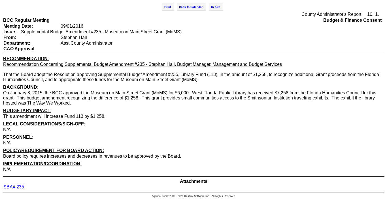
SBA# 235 (13, 187)
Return (215, 6)
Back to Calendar (191, 6)
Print (167, 6)
